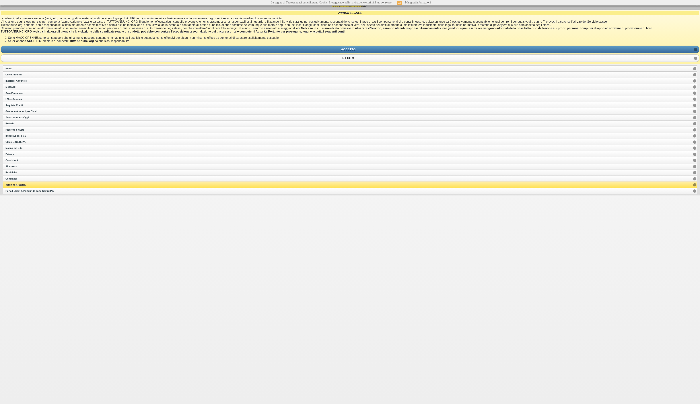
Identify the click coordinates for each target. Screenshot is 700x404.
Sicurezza (11, 166)
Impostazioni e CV (15, 136)
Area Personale (14, 93)
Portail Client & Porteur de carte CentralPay (29, 191)
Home (8, 68)
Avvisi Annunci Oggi (17, 117)
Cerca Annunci (13, 74)
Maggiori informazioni (418, 2)
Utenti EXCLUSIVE (15, 142)
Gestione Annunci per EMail (21, 111)
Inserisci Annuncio (16, 81)
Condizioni (11, 160)
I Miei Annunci (13, 99)
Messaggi (10, 87)
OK (399, 2)
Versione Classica (15, 185)
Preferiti (9, 123)
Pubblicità (11, 172)
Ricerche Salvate (14, 130)
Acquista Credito (14, 105)
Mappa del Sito (13, 148)
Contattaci (11, 179)
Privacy (9, 154)
